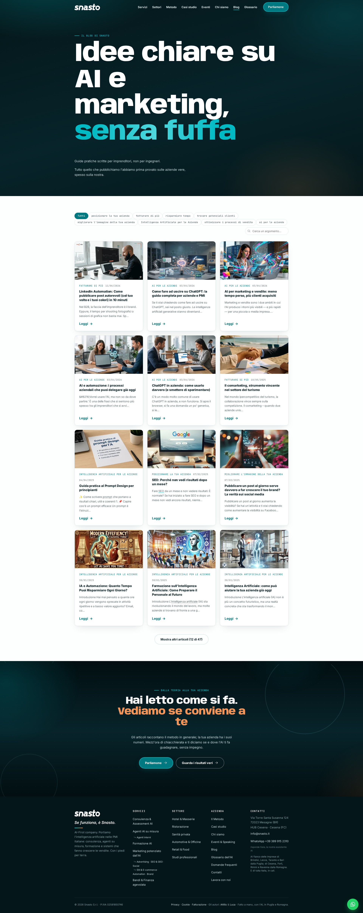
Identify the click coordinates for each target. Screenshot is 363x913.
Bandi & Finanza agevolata (143, 882)
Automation (139, 874)
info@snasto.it (260, 833)
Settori (156, 7)
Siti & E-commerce (147, 869)
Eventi (206, 7)
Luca (232, 904)
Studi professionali (184, 857)
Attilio (223, 904)
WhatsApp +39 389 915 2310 (270, 841)
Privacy (175, 904)
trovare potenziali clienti (216, 215)
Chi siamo (221, 7)
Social (136, 865)
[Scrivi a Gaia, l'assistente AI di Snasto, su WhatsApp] (352, 904)
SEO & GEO (157, 861)
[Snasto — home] (87, 7)
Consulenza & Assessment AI (143, 821)
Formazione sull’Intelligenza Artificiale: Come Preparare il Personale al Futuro (174, 590)
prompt (107, 496)
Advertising (143, 861)
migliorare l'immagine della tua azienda (106, 222)
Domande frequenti (224, 865)
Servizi (142, 7)
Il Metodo (217, 819)
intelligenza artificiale (184, 601)
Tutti (81, 215)
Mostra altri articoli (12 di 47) (181, 639)
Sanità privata (181, 834)
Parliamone (276, 7)
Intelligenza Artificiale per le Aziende (169, 222)
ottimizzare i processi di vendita (229, 222)
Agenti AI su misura (146, 831)
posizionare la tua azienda (111, 215)
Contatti (216, 872)
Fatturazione (199, 904)
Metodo (171, 7)
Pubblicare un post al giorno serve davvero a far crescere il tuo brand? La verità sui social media (252, 490)
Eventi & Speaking (223, 842)
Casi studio (189, 7)
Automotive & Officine (186, 842)
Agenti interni (144, 837)
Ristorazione (180, 826)
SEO (161, 491)
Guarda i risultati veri (197, 763)
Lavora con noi (221, 880)
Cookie (186, 904)
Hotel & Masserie (183, 819)
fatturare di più (147, 215)
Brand (150, 874)
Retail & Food (180, 849)
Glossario (250, 7)
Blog (236, 7)
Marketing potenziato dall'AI (147, 853)
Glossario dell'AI (222, 857)
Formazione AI (142, 843)
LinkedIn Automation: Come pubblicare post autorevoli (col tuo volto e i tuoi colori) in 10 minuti (106, 296)
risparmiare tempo (178, 215)
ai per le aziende (271, 222)
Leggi (83, 324)
